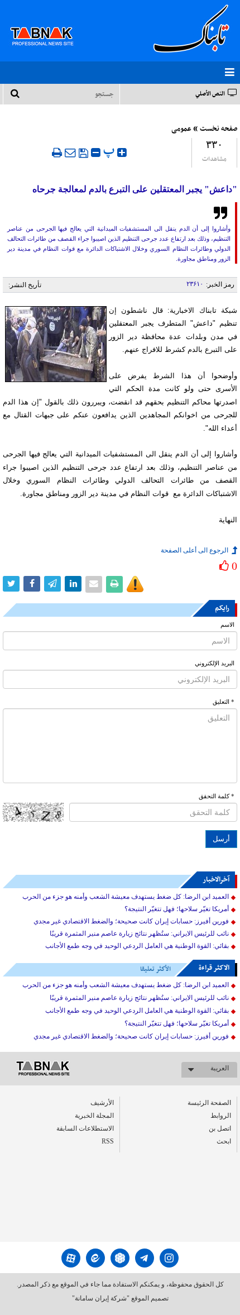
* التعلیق (223, 702)
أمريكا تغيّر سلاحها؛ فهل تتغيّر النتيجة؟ (176, 909)
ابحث (224, 1141)
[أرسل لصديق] (70, 152)
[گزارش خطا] (135, 584)
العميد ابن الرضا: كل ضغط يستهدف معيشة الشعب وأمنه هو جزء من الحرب (125, 897)
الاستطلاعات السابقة (85, 1128)
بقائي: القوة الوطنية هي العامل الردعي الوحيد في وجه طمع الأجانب (137, 946)
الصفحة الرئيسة (209, 1103)
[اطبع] (57, 152)
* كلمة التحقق (216, 796)
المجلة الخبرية (94, 1115)
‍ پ (110, 151)
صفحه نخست (218, 129)
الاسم (227, 625)
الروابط (220, 1115)
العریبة (219, 1068)
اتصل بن (220, 1128)
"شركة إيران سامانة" (100, 1298)
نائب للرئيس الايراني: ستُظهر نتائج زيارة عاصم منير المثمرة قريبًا (139, 933)
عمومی (181, 129)
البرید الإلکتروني (214, 663)
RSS (108, 1141)
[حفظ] (83, 153)
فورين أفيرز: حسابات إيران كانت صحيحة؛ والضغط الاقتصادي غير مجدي (131, 921)
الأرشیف (102, 1103)
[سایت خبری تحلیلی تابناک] (49, 23)
